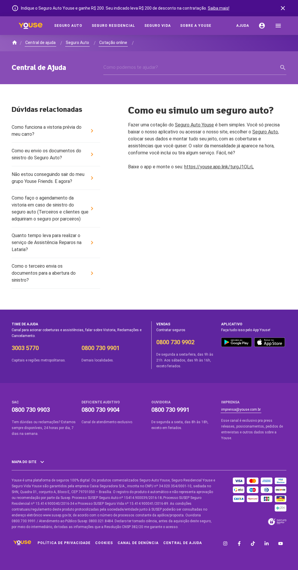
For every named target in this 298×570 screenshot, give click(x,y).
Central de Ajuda (182, 543)
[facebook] (239, 544)
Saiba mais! (218, 8)
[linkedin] (266, 544)
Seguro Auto (265, 132)
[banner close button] (282, 8)
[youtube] (280, 544)
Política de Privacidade (64, 543)
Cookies (104, 543)
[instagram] (225, 544)
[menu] (278, 25)
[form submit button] (282, 68)
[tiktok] (252, 544)
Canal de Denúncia (138, 543)
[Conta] (262, 25)
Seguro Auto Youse (194, 125)
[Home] (30, 25)
